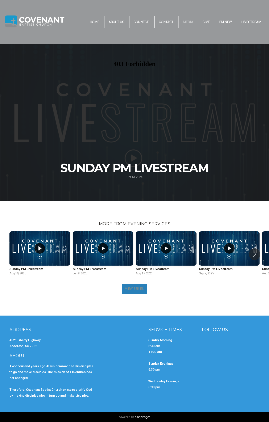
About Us (116, 22)
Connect (141, 22)
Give (206, 22)
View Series (134, 289)
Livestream (251, 22)
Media (188, 22)
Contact (166, 22)
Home (94, 22)
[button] (254, 254)
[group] (39, 254)
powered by (134, 417)
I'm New (225, 22)
